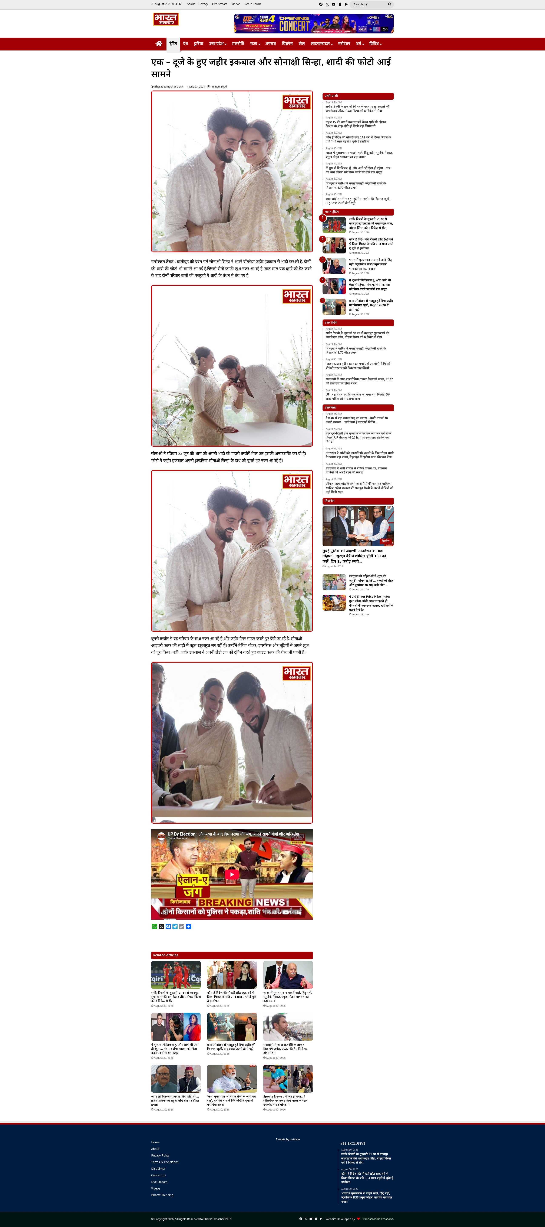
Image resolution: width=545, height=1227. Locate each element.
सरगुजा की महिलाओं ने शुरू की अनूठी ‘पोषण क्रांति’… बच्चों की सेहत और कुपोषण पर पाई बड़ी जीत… (371, 580)
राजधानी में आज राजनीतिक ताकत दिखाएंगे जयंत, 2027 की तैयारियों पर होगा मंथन (285, 1049)
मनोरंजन (344, 44)
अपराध (270, 44)
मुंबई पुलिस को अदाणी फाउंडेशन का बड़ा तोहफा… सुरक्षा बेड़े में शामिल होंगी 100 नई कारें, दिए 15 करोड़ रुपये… (354, 556)
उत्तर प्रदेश (216, 44)
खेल (302, 44)
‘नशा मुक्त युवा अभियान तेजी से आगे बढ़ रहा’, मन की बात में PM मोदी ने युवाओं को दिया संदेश (231, 1101)
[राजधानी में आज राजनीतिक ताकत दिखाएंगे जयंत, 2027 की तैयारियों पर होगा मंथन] (288, 1027)
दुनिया (198, 44)
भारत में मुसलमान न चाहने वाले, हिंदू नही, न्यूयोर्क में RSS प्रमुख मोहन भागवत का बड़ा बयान (287, 997)
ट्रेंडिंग (173, 44)
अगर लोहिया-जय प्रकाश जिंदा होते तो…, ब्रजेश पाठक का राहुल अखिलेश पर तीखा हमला (175, 1101)
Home (155, 1143)
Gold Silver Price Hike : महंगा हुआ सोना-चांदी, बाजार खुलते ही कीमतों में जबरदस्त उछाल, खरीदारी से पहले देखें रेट (371, 603)
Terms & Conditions (165, 1162)
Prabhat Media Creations (376, 1219)
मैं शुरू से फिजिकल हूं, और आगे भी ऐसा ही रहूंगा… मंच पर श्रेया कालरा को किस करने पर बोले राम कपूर (174, 1049)
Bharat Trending (162, 1195)
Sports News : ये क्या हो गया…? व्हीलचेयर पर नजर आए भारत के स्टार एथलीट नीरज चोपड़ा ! (285, 1101)
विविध (374, 44)
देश (185, 44)
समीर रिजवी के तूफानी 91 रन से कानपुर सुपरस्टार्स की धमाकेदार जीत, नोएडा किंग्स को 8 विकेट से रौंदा (176, 997)
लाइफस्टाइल (320, 44)
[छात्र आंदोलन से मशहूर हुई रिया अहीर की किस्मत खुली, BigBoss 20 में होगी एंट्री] (232, 1027)
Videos (235, 4)
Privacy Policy (160, 1156)
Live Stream (219, 4)
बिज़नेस (287, 44)
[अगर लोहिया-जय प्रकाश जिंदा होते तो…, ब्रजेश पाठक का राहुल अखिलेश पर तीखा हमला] (176, 1079)
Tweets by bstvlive (288, 1139)
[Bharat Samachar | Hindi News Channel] (166, 19)
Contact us (158, 1176)
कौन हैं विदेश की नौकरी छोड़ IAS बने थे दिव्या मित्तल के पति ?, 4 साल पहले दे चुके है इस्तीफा (232, 997)
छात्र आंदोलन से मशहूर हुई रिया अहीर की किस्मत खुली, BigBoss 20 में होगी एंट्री (231, 1047)
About (191, 4)
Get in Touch (253, 4)
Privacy (203, 4)
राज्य (253, 44)
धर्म (358, 44)
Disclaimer (158, 1169)
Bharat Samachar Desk (168, 87)
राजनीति (238, 44)
